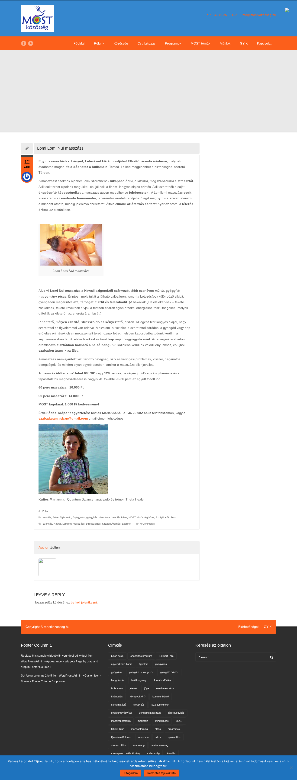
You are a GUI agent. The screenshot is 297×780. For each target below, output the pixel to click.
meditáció (143, 720)
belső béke (117, 656)
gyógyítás (116, 672)
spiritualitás (174, 737)
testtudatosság (160, 745)
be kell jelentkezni (84, 602)
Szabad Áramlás (111, 523)
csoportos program (141, 656)
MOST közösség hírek (141, 517)
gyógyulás (161, 664)
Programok (173, 43)
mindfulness (162, 720)
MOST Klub (117, 729)
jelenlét (133, 688)
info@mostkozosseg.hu (259, 15)
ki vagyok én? (137, 696)
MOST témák (200, 43)
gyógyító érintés (169, 672)
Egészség (65, 517)
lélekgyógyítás (176, 712)
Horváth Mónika (162, 680)
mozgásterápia (139, 729)
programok (174, 729)
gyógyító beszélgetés (141, 672)
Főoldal (79, 43)
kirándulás (117, 696)
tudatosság (153, 753)
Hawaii (57, 523)
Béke (55, 517)
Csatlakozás (146, 43)
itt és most (117, 688)
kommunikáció (160, 696)
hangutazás (117, 680)
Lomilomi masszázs (73, 523)
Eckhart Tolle (166, 656)
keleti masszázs (165, 688)
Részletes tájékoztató (161, 773)
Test (173, 517)
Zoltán (45, 511)
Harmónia (104, 517)
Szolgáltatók (162, 517)
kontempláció (118, 704)
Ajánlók (225, 43)
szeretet (126, 523)
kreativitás (139, 704)
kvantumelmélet (160, 704)
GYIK (244, 43)
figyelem (143, 664)
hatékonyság (138, 680)
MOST (179, 720)
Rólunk (99, 43)
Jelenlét (115, 517)
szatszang (139, 745)
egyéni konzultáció (121, 664)
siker (158, 737)
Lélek (124, 517)
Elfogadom (131, 773)
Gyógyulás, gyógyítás (85, 517)
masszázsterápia (121, 720)
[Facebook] (23, 43)
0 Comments (147, 523)
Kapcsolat (264, 43)
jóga (146, 688)
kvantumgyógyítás (121, 712)
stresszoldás (93, 523)
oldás (158, 729)
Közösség (121, 43)
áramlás (47, 523)
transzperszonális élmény (125, 753)
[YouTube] (30, 43)
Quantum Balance (121, 737)
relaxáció (143, 737)
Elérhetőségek (248, 627)
